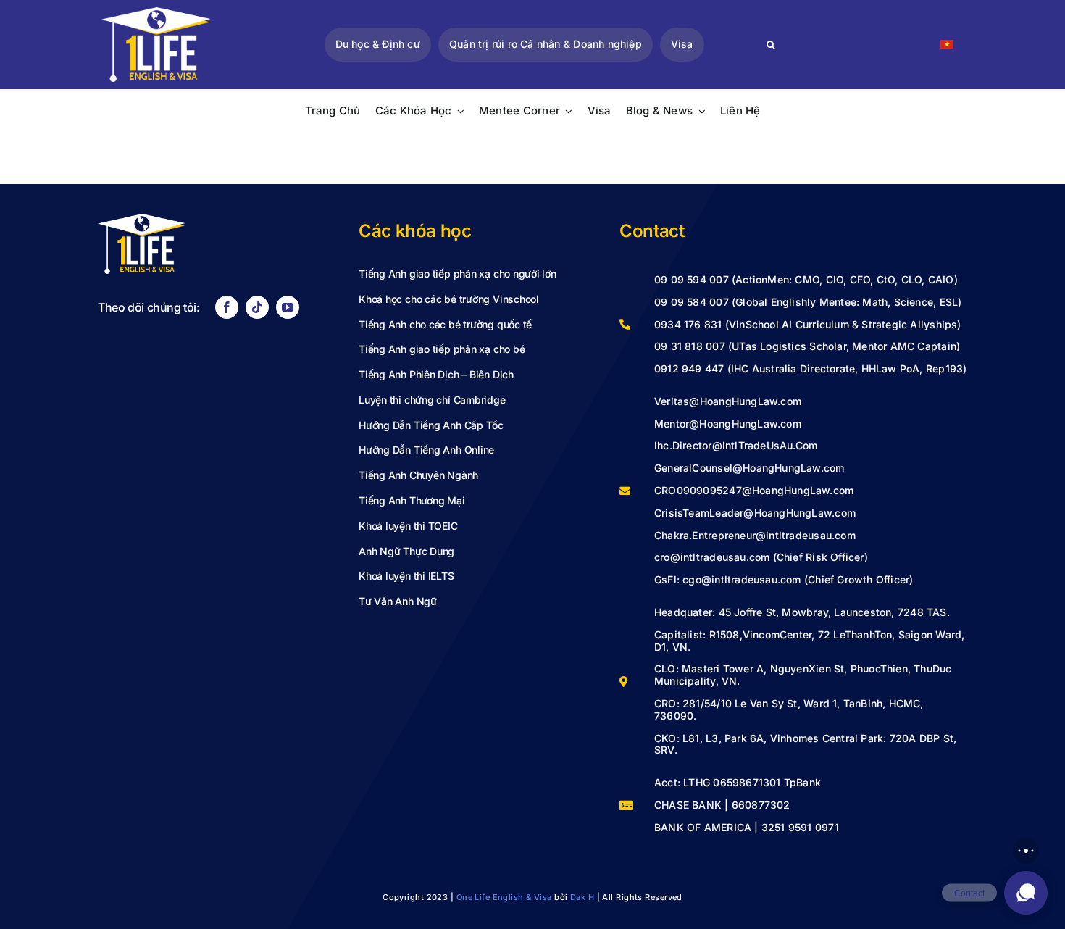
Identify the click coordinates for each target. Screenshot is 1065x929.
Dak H (582, 897)
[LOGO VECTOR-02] (155, 13)
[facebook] (226, 307)
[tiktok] (257, 307)
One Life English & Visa (504, 897)
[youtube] (287, 307)
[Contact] (1026, 893)
